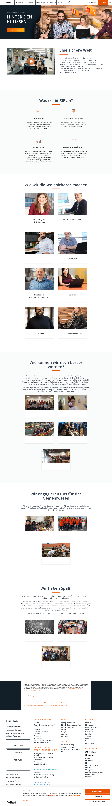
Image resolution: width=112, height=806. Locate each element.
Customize (96, 796)
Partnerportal (89, 743)
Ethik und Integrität (91, 727)
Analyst (36, 723)
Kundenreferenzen (91, 765)
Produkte (30, 2)
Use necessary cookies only (97, 801)
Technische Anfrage (13, 778)
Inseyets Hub (89, 774)
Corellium (64, 729)
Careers (88, 739)
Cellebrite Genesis (67, 727)
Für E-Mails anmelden (13, 784)
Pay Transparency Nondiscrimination (33, 705)
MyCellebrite (92, 2)
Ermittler (37, 734)
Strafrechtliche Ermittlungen (43, 757)
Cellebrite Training (67, 745)
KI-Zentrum (89, 761)
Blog (86, 763)
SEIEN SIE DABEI (16, 30)
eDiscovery (37, 772)
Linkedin (18, 753)
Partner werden (90, 741)
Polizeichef (37, 736)
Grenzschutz (38, 760)
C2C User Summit (90, 754)
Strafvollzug (38, 762)
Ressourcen (51, 2)
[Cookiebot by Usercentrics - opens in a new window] (11, 802)
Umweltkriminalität (40, 764)
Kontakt (103, 2)
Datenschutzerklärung (13, 727)
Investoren (89, 729)
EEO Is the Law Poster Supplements (69, 703)
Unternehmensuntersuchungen (44, 775)
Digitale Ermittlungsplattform (71, 725)
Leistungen (40, 2)
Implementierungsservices (70, 749)
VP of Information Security (43, 740)
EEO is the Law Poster (50, 703)
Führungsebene (90, 725)
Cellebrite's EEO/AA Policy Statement (57, 705)
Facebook (18, 745)
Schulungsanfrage (12, 781)
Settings (25, 800)
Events (87, 758)
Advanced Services (68, 747)
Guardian (64, 734)
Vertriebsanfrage (12, 774)
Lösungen (19, 2)
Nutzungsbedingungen (14, 730)
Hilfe (62, 751)
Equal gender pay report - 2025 (40, 696)
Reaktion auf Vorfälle (41, 777)
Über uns (61, 2)
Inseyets (64, 732)
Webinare (88, 767)
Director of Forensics (41, 743)
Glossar (88, 777)
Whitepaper (89, 770)
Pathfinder (65, 736)
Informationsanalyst (41, 731)
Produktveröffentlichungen (94, 772)
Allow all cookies (97, 791)
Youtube (18, 760)
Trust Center (89, 736)
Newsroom (89, 732)
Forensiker (37, 729)
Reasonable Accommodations (32, 703)
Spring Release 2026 (68, 723)
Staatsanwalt (38, 738)
